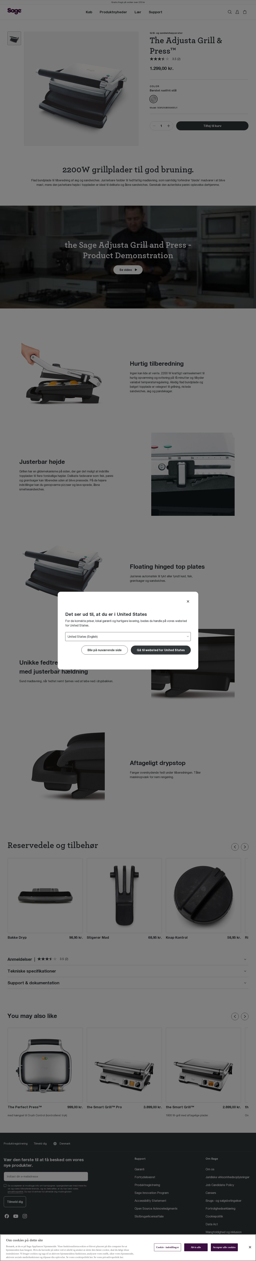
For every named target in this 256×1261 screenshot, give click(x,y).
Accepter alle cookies (224, 1247)
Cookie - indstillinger (167, 1247)
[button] (161, 650)
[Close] (188, 601)
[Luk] (250, 1247)
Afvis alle (196, 1247)
